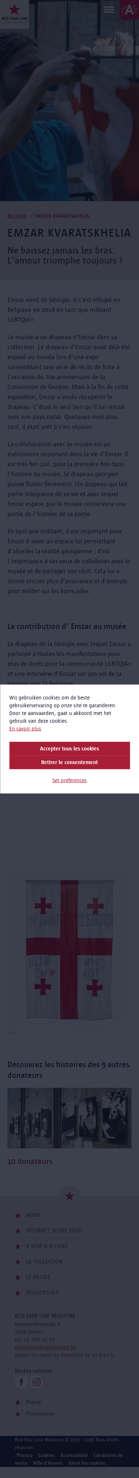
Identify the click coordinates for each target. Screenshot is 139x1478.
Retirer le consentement (69, 762)
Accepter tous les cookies (69, 749)
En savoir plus (25, 729)
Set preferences (69, 780)
